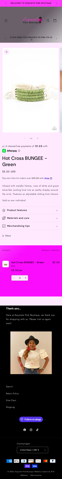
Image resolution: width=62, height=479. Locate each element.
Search (9, 386)
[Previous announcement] (5, 3)
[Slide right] (37, 138)
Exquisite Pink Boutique (24, 471)
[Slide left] (24, 138)
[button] (6, 20)
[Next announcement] (56, 3)
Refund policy (36, 475)
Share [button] (8, 235)
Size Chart (11, 400)
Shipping (10, 407)
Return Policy (12, 393)
